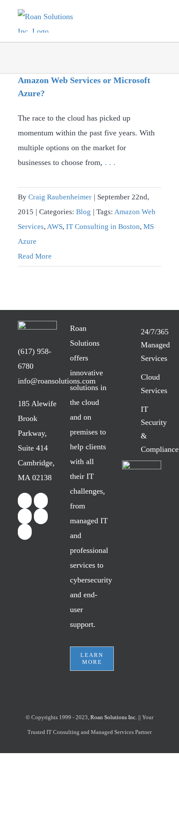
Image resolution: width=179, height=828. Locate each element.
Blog (83, 212)
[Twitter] (41, 500)
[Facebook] (25, 500)
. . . (110, 162)
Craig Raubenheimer (60, 197)
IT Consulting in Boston (103, 226)
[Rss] (41, 516)
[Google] (25, 532)
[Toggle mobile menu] (154, 22)
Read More (35, 256)
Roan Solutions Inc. (113, 717)
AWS (55, 226)
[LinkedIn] (25, 516)
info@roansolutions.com (57, 381)
